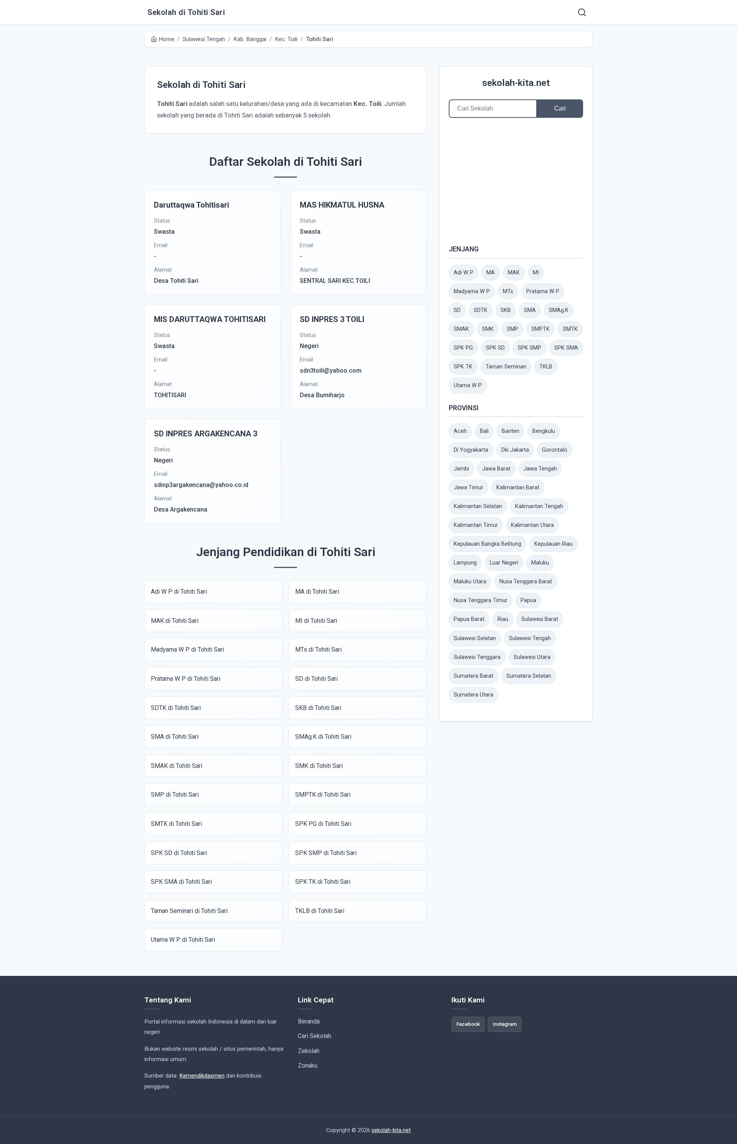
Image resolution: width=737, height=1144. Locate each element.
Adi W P (463, 272)
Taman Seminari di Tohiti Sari (189, 911)
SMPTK (540, 329)
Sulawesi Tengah (530, 638)
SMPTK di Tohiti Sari (322, 794)
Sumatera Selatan (528, 676)
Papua (528, 600)
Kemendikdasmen (202, 1075)
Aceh (460, 431)
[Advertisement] (516, 180)
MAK (514, 272)
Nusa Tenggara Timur (480, 600)
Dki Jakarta (515, 450)
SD (457, 310)
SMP (512, 329)
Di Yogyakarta (471, 450)
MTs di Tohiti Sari (318, 649)
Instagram (505, 1024)
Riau (502, 619)
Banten (510, 431)
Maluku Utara (470, 581)
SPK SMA (566, 348)
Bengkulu (543, 431)
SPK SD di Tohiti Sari (179, 853)
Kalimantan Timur (476, 525)
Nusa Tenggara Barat (525, 581)
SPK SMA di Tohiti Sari (181, 881)
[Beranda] (582, 12)
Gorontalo (554, 450)
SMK (488, 329)
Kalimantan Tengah (539, 506)
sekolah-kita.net (516, 83)
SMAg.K (558, 310)
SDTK (480, 310)
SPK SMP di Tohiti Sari (326, 853)
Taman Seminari (506, 366)
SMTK (570, 329)
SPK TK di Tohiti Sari (322, 881)
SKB (506, 310)
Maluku (540, 563)
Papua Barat (469, 619)
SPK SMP (529, 348)
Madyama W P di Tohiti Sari (187, 649)
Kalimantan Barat (517, 487)
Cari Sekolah (314, 1036)
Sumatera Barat (473, 676)
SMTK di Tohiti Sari (176, 823)
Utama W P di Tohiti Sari (183, 939)
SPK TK (463, 366)
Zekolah (308, 1051)
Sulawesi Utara (532, 657)
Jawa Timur (468, 487)
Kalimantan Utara (532, 525)
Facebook (468, 1024)
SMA (530, 310)
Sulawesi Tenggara (477, 657)
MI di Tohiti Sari (316, 620)
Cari (560, 108)
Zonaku (307, 1065)
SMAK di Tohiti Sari (176, 765)
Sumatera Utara (473, 695)
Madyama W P (472, 291)
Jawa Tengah (540, 469)
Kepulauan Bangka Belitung (487, 544)
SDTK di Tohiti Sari (176, 707)
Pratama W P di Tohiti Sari (185, 678)
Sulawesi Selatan (475, 638)
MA (490, 272)
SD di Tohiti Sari (316, 678)
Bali (484, 431)
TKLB (545, 366)
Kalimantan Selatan (478, 506)
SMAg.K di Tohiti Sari (323, 736)
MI (536, 272)
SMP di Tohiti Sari (175, 794)
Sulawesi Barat (539, 619)
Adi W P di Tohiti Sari (179, 591)
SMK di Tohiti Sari (319, 765)
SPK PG (463, 348)
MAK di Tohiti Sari (174, 620)
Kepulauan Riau (553, 544)
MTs (508, 291)
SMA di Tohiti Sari (174, 736)
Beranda (309, 1021)
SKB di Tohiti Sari (318, 707)
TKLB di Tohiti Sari (319, 911)
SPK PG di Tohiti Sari (323, 823)
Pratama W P (542, 291)
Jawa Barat (496, 469)
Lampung (465, 563)
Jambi (461, 469)
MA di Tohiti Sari (317, 591)
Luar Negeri (504, 563)
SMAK (461, 329)
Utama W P (468, 385)
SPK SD (495, 348)
